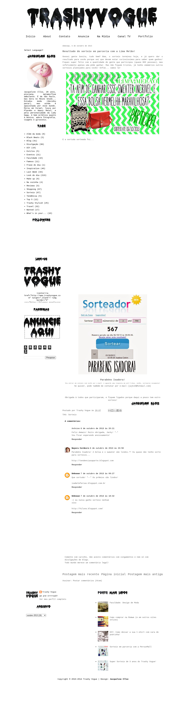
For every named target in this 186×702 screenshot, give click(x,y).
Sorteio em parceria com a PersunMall (131, 647)
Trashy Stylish (35, 203)
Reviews (31, 186)
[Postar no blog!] (112, 410)
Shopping (31, 189)
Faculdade (32, 158)
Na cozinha (32, 182)
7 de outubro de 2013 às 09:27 (97, 473)
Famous (30, 161)
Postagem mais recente (80, 574)
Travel (30, 206)
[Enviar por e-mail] (109, 410)
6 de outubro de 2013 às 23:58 (107, 448)
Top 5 (29, 199)
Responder (77, 439)
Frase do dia (34, 165)
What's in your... (36, 213)
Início (30, 36)
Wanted (30, 210)
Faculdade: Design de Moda (124, 603)
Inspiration (33, 168)
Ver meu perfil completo (52, 599)
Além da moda (34, 134)
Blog (29, 141)
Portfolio (145, 36)
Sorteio (72, 414)
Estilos (31, 151)
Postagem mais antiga (145, 574)
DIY (28, 148)
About (47, 36)
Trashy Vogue (49, 592)
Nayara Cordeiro (80, 448)
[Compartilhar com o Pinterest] (120, 410)
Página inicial (113, 574)
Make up (31, 179)
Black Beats (33, 137)
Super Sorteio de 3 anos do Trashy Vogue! (133, 661)
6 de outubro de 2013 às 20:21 (97, 428)
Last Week (32, 172)
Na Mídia (103, 36)
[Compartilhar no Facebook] (117, 410)
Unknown (76, 473)
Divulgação (32, 144)
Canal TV (124, 36)
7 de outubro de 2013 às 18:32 (97, 496)
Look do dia (33, 175)
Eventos (31, 155)
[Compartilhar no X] (114, 410)
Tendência (32, 196)
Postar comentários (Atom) (87, 580)
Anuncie (83, 36)
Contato (64, 36)
